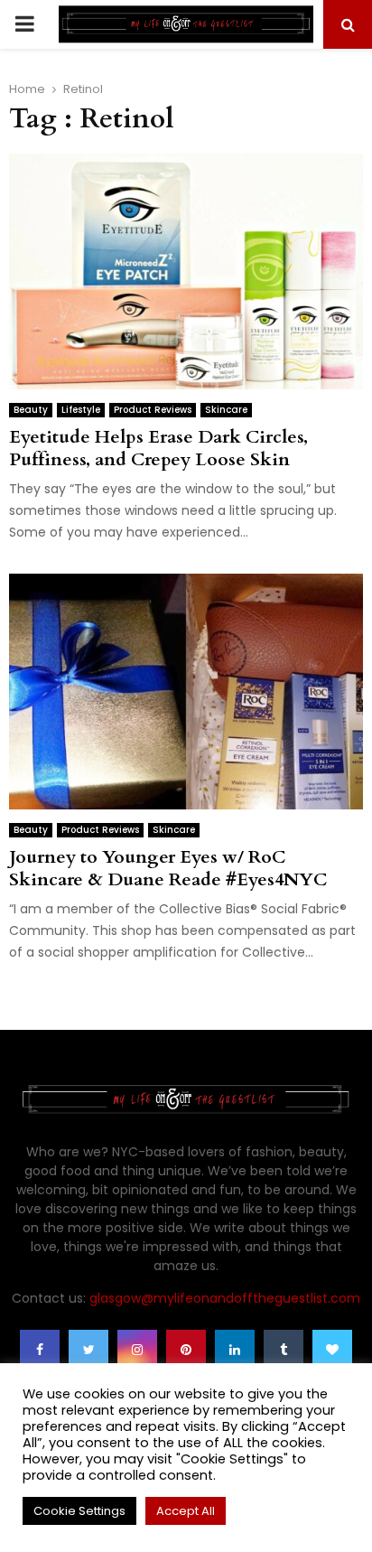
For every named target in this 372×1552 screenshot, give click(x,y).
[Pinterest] (186, 1350)
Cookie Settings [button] (79, 1510)
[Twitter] (88, 1350)
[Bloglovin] (332, 1350)
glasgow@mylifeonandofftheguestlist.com (224, 1298)
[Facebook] (40, 1350)
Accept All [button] (185, 1510)
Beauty (31, 409)
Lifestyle (80, 409)
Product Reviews (152, 409)
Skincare (226, 409)
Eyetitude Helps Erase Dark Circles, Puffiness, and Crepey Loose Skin (158, 448)
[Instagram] (137, 1350)
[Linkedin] (235, 1350)
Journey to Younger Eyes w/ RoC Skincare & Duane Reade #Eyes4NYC (168, 868)
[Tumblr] (283, 1350)
